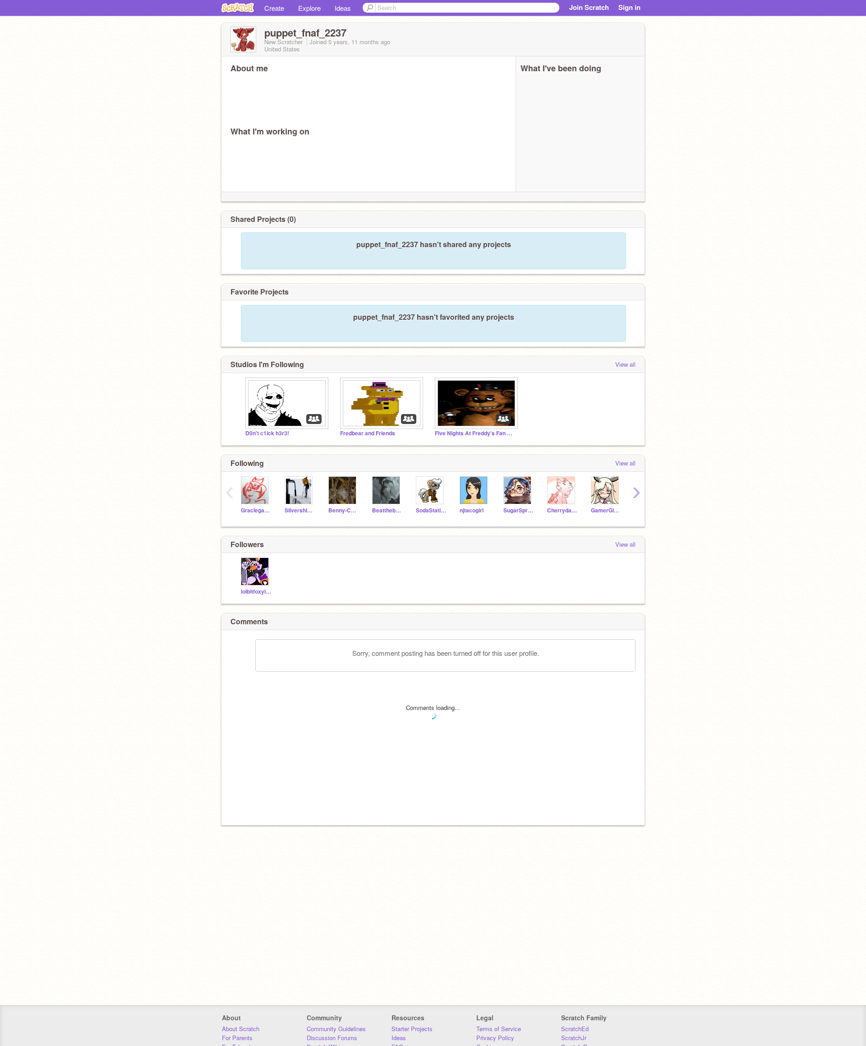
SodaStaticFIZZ (431, 510)
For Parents (237, 1037)
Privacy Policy (495, 1037)
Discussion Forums (332, 1037)
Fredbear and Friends (367, 433)
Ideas (343, 8)
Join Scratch (589, 7)
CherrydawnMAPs (562, 510)
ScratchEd (575, 1028)
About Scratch (240, 1028)
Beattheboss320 (387, 510)
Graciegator (256, 510)
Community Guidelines (336, 1028)
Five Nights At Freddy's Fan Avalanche (475, 433)
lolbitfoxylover (256, 591)
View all (625, 364)
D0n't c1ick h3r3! (267, 433)
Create (274, 8)
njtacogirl (472, 510)
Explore (309, 8)
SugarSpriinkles (518, 510)
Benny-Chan (343, 510)
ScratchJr (573, 1037)
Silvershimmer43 (300, 510)
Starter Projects (412, 1028)
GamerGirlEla (606, 510)
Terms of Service (498, 1028)
